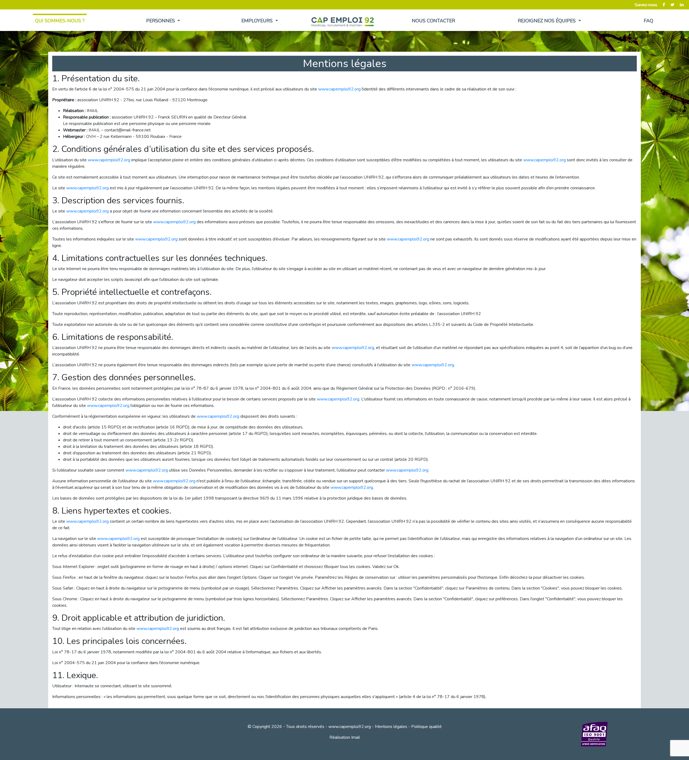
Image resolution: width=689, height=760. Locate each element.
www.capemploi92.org (339, 89)
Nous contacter (433, 21)
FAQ (648, 21)
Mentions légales (391, 727)
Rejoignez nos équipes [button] (547, 21)
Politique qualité (426, 727)
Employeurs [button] (257, 21)
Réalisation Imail (344, 737)
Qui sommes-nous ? (60, 21)
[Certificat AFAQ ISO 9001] (594, 734)
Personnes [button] (161, 21)
